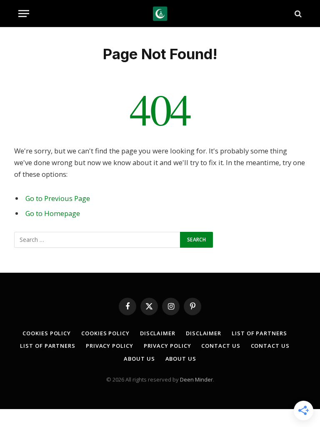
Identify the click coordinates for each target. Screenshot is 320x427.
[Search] (297, 13)
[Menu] (23, 13)
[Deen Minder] (160, 13)
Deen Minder (196, 379)
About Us (139, 358)
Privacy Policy (109, 345)
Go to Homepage (52, 213)
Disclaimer (157, 333)
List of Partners (259, 333)
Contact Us (220, 345)
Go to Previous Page (57, 198)
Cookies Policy (46, 333)
